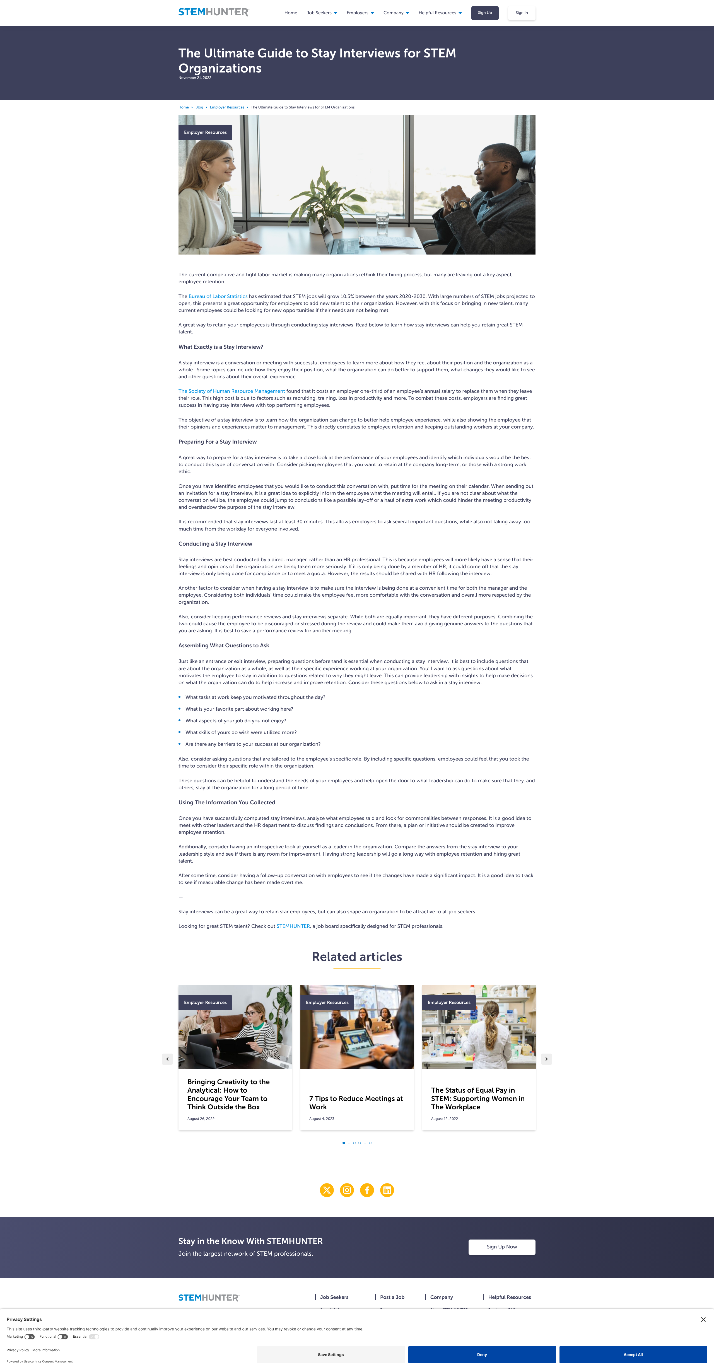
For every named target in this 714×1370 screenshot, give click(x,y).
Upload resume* (613, 725)
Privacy (609, 57)
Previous (167, 1059)
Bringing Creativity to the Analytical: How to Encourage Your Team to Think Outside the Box (228, 1094)
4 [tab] (359, 1143)
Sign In (522, 12)
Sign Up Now (502, 1247)
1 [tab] (343, 1143)
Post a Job (392, 1297)
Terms (624, 57)
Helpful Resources (509, 1297)
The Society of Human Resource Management (231, 391)
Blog (199, 107)
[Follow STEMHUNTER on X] (327, 1190)
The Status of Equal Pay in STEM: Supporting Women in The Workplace (478, 1098)
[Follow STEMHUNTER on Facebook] (367, 1190)
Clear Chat (676, 768)
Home (290, 13)
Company (393, 13)
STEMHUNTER (293, 926)
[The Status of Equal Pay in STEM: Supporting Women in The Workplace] (479, 1027)
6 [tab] (370, 1143)
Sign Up (485, 12)
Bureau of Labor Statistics (218, 296)
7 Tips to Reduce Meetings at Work (356, 1103)
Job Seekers (319, 13)
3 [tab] (354, 1143)
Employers (357, 13)
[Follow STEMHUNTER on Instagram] (347, 1190)
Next (546, 1059)
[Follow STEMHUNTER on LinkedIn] (387, 1190)
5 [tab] (365, 1143)
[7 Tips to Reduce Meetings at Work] (357, 1027)
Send (623, 768)
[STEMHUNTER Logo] (214, 16)
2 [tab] (349, 1143)
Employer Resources (227, 107)
